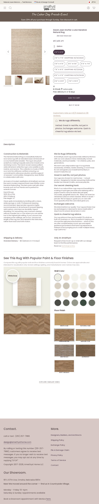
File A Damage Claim (60, 450)
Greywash (64, 356)
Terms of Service (58, 460)
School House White (66, 294)
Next (44, 51)
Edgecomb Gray (57, 285)
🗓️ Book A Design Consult (44, 2)
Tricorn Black (91, 294)
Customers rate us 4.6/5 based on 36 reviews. (70, 114)
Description (9, 144)
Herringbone (64, 340)
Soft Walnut (64, 371)
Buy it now (74, 105)
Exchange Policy (58, 445)
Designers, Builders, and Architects (66, 435)
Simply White (83, 277)
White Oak (64, 325)
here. (48, 498)
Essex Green (83, 302)
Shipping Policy (57, 440)
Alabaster (74, 285)
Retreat (91, 302)
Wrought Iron (57, 302)
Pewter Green (66, 302)
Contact (55, 465)
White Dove (57, 277)
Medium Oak (85, 340)
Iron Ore (74, 294)
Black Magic (83, 294)
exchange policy (68, 246)
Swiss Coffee (66, 277)
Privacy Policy (57, 455)
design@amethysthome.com (17, 442)
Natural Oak (85, 325)
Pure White (83, 285)
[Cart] (94, 8)
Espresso (85, 356)
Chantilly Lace (74, 277)
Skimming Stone (57, 294)
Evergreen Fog (74, 302)
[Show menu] (4, 8)
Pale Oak (91, 277)
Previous (8, 51)
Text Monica (27, 2)
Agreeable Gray (91, 285)
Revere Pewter (66, 285)
